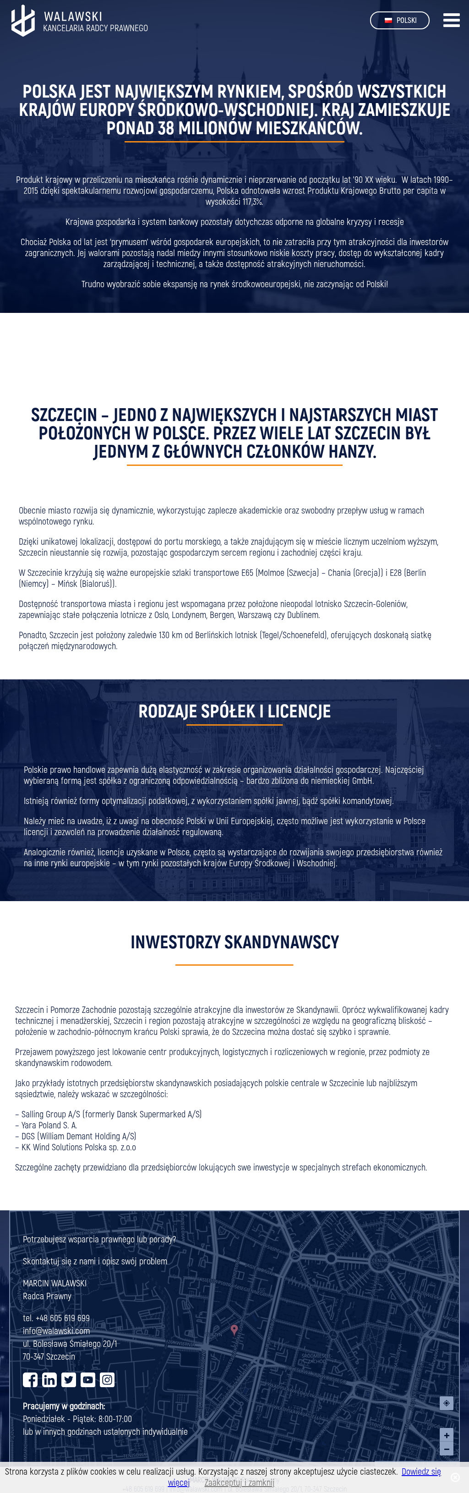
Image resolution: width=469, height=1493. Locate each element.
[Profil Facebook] (30, 1382)
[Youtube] (88, 1383)
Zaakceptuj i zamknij (240, 1482)
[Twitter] (68, 1383)
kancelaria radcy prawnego (95, 28)
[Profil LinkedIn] (49, 1382)
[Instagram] (107, 1383)
